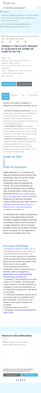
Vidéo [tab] (23, 95)
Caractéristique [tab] (33, 95)
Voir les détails (29, 375)
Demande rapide (24, 84)
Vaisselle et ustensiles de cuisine (20, 15)
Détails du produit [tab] (5, 96)
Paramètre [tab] (14, 95)
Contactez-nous (9, 84)
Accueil (4, 15)
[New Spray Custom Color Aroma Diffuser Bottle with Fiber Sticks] (20, 354)
